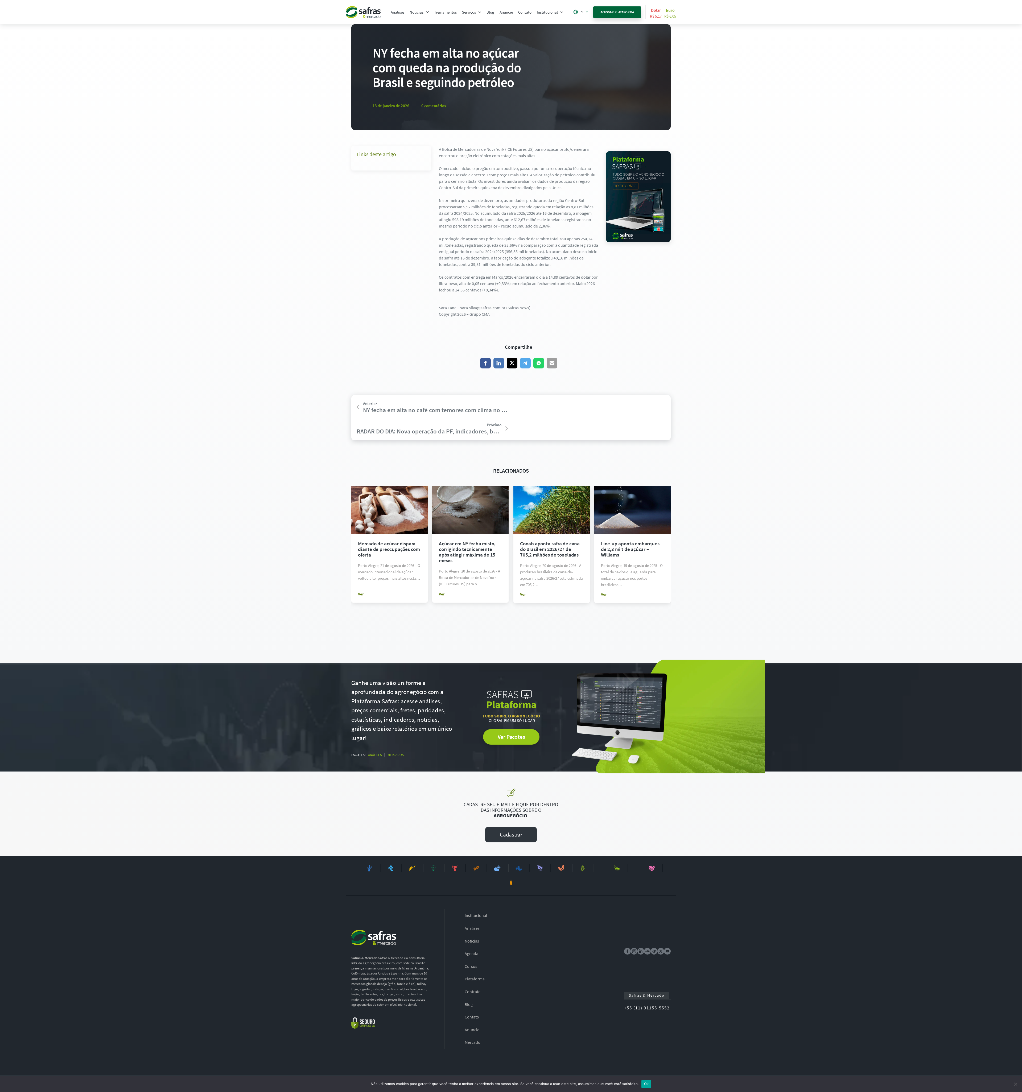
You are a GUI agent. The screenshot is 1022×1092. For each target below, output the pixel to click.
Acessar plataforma (617, 12)
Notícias (416, 12)
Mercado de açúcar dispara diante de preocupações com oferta (389, 549)
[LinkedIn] (498, 363)
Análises (397, 12)
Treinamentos (445, 12)
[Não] (1015, 1084)
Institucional (547, 12)
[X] (512, 363)
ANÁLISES (375, 755)
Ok (646, 1084)
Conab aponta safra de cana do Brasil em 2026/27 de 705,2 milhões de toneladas (550, 549)
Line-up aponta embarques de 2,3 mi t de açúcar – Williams (630, 549)
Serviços (469, 12)
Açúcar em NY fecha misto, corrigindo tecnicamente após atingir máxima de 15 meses (467, 551)
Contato (524, 12)
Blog (490, 12)
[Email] (552, 363)
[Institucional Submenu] (562, 12)
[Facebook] (485, 363)
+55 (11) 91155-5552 (647, 1008)
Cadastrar (511, 834)
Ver (361, 593)
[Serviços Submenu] (480, 12)
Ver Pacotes (511, 736)
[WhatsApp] (538, 363)
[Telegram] (525, 363)
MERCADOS (396, 755)
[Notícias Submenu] (427, 12)
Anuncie (506, 12)
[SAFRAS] (363, 12)
